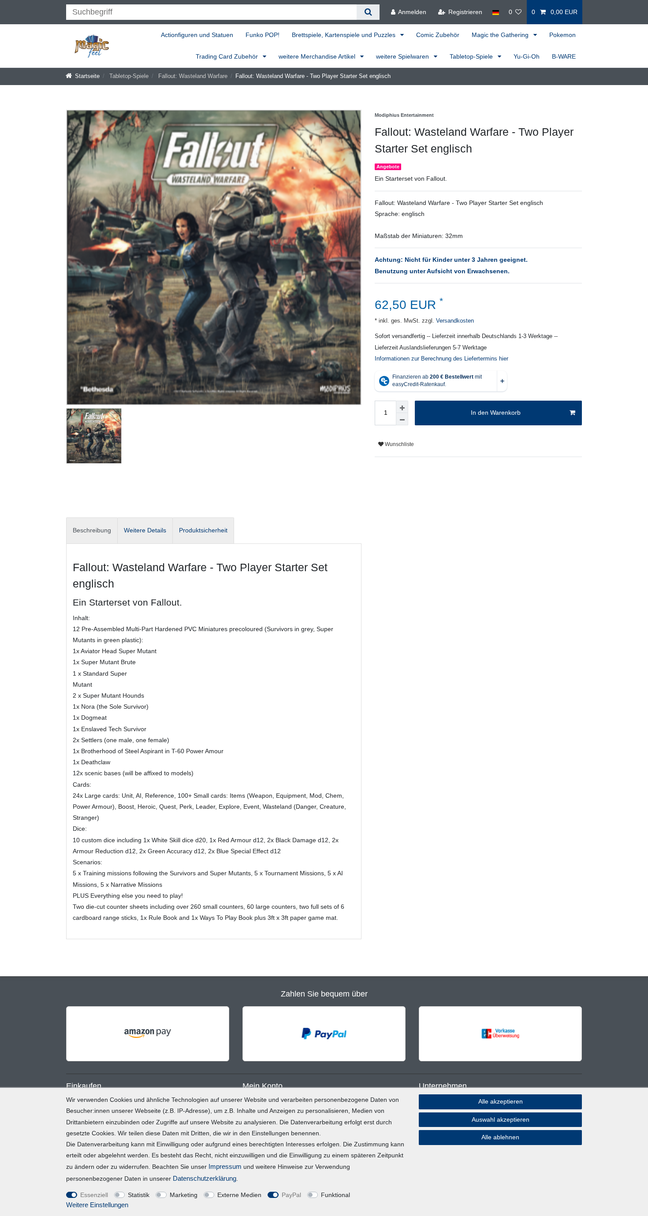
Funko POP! (262, 34)
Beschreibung (92, 530)
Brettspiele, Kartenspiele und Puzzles (344, 34)
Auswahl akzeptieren (500, 1119)
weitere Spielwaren (403, 56)
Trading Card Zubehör (228, 56)
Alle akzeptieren (500, 1101)
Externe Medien (239, 1194)
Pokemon (562, 34)
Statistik (138, 1194)
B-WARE (564, 56)
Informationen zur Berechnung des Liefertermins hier (441, 359)
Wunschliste (399, 444)
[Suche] (368, 12)
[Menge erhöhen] (402, 407)
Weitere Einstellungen (97, 1205)
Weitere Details (145, 530)
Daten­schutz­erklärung (204, 1178)
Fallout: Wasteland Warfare (191, 76)
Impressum (225, 1166)
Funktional (335, 1194)
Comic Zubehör (437, 34)
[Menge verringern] (402, 419)
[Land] (495, 12)
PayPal (291, 1194)
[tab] (92, 530)
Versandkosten (454, 321)
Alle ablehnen (500, 1137)
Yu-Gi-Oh (527, 56)
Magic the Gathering (501, 34)
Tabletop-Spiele (472, 56)
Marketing (183, 1194)
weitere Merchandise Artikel (318, 56)
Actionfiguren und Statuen (197, 34)
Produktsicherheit (203, 530)
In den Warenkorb (496, 412)
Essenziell (94, 1194)
